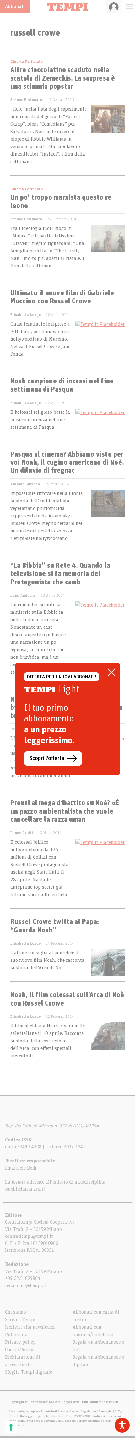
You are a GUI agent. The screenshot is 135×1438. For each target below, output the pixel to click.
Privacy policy (20, 1342)
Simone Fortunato (26, 100)
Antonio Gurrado (25, 484)
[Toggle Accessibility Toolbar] (122, 1425)
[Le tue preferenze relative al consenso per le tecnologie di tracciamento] (11, 1427)
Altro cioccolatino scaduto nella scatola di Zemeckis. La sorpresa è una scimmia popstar (62, 78)
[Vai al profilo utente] (113, 6)
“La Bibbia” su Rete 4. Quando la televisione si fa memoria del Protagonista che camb (60, 574)
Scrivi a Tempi (20, 1319)
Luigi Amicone (23, 595)
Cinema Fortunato (26, 61)
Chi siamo (15, 1312)
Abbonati (14, 6)
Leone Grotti (21, 833)
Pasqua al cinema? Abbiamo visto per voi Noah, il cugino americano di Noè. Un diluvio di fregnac (67, 463)
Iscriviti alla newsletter (30, 1327)
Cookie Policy (19, 1349)
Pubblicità (16, 1334)
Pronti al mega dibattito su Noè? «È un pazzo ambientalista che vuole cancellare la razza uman (65, 811)
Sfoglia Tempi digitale (28, 1372)
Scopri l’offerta (47, 758)
